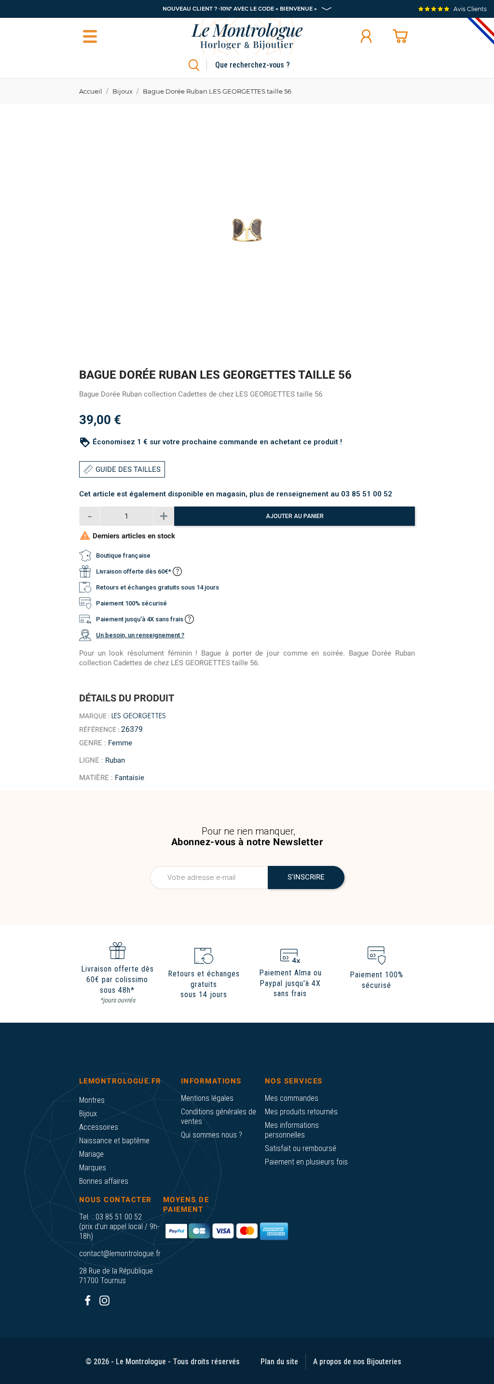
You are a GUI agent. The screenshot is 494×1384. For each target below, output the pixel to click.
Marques (92, 1167)
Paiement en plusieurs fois (306, 1161)
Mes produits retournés (301, 1111)
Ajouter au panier (295, 516)
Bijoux (88, 1113)
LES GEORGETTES (138, 716)
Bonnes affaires (103, 1181)
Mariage (91, 1154)
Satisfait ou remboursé (300, 1148)
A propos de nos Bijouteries (357, 1361)
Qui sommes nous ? (211, 1134)
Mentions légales (207, 1098)
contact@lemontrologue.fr (120, 1253)
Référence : (99, 729)
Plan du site (279, 1361)
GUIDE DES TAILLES (128, 469)
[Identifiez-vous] (366, 36)
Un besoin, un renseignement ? (140, 635)
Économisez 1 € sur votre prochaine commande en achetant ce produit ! (217, 442)
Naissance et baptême (114, 1140)
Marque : (94, 716)
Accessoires (98, 1127)
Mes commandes (291, 1098)
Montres (92, 1100)
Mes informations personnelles (292, 1130)
